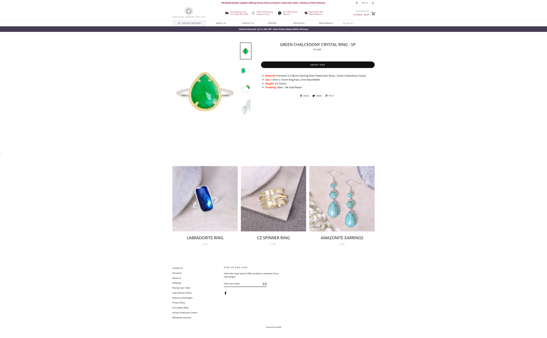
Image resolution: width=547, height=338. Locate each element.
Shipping (272, 23)
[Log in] (373, 2)
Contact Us (248, 23)
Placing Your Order (181, 287)
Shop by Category (191, 23)
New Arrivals (326, 23)
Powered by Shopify (273, 327)
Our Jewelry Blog (180, 307)
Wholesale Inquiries (181, 317)
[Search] (344, 23)
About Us (221, 23)
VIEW (205, 244)
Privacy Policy (178, 302)
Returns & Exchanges (182, 297)
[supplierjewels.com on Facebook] (225, 293)
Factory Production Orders (184, 312)
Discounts (299, 23)
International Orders (182, 292)
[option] (273, 29)
